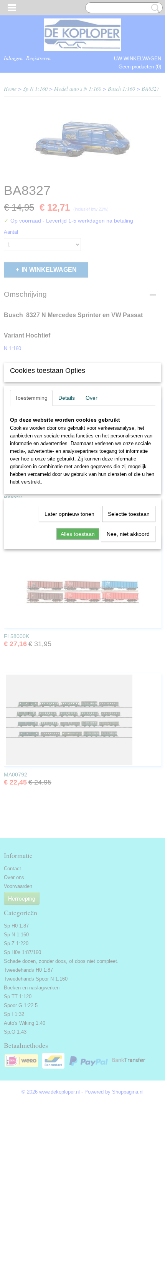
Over (91, 398)
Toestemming (31, 398)
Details (66, 398)
